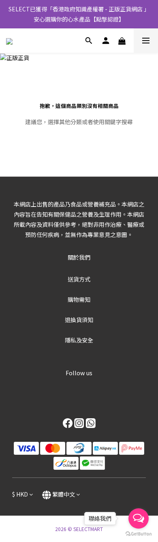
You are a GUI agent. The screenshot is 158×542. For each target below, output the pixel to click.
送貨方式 (79, 279)
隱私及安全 (79, 340)
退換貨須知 (79, 320)
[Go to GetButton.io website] (139, 533)
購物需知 (79, 299)
